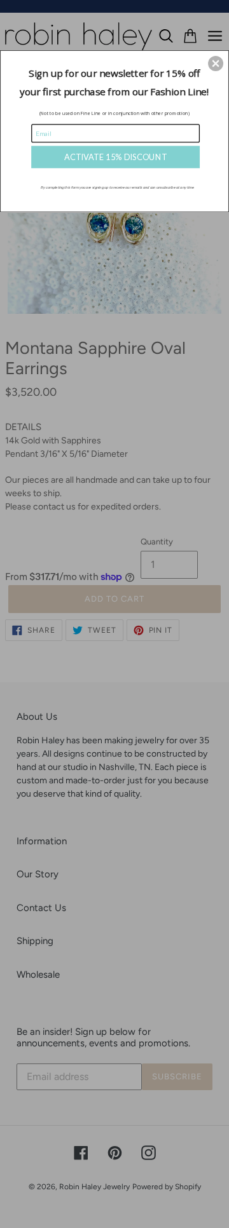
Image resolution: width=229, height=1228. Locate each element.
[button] (215, 63)
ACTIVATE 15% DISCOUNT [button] (115, 156)
